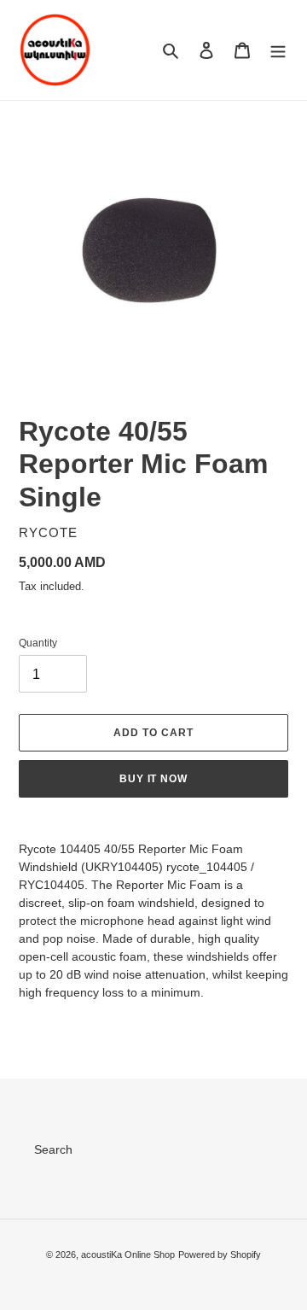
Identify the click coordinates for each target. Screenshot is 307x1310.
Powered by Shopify (219, 1254)
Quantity (38, 643)
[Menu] (278, 49)
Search (53, 1149)
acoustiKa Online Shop (128, 1254)
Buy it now (153, 779)
